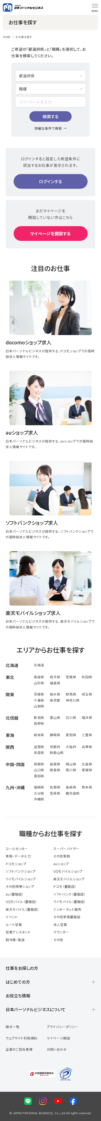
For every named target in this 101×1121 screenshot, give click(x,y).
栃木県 (55, 694)
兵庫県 (87, 746)
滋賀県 (39, 746)
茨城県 (39, 694)
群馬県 (71, 694)
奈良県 (39, 752)
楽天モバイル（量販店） (22, 909)
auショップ (61, 863)
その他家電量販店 (67, 916)
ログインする (50, 181)
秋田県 (87, 677)
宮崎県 (55, 793)
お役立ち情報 (18, 995)
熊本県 (87, 787)
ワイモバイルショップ (21, 879)
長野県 (39, 723)
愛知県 (71, 734)
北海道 (39, 665)
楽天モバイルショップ (69, 879)
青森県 (39, 677)
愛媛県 (87, 770)
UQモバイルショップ (68, 871)
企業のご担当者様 (19, 1049)
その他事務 (61, 856)
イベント (12, 916)
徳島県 (55, 770)
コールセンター (17, 848)
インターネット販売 (67, 909)
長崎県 (71, 787)
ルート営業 (14, 924)
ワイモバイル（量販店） (69, 901)
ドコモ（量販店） (65, 886)
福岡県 (39, 787)
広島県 (87, 764)
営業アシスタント (18, 932)
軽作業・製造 (15, 939)
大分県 (39, 793)
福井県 (87, 717)
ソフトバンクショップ (21, 871)
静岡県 (55, 734)
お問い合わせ (57, 1049)
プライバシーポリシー (62, 1026)
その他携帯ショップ (20, 886)
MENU (95, 11)
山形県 (39, 683)
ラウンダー (61, 932)
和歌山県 (57, 752)
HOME (7, 37)
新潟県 (39, 717)
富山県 (55, 717)
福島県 (55, 683)
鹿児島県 (73, 793)
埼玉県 (87, 694)
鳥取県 (39, 764)
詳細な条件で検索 (48, 128)
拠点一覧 (12, 1026)
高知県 (39, 776)
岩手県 (55, 677)
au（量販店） (15, 894)
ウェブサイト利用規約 (21, 1038)
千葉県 (39, 700)
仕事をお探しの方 (22, 968)
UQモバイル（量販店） (21, 901)
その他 (58, 939)
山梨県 (39, 706)
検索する (50, 116)
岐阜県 (39, 734)
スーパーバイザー (66, 848)
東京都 (55, 700)
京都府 (55, 746)
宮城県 (71, 677)
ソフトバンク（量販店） (69, 894)
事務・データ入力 (18, 856)
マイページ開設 (58, 1038)
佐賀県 (55, 787)
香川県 (71, 770)
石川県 (71, 717)
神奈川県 (73, 700)
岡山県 (71, 764)
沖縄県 (39, 799)
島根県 (55, 764)
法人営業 (60, 924)
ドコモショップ (16, 863)
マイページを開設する (50, 233)
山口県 (39, 770)
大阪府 (71, 746)
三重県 (87, 734)
